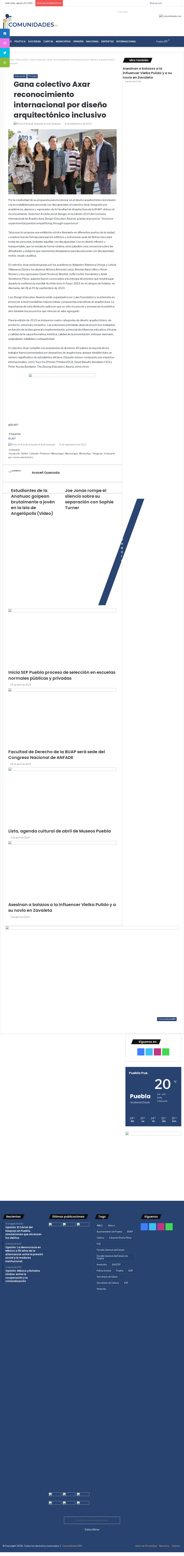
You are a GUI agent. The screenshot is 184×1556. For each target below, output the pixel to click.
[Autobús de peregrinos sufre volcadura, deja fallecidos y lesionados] (83, 1504)
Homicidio (102, 1264)
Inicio (11, 59)
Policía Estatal (104, 1270)
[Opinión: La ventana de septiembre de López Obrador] (83, 1495)
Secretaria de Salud (107, 1276)
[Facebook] (0, 1554)
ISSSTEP (116, 1264)
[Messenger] (1, 1554)
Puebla (119, 1270)
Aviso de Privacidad (146, 1545)
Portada (32, 76)
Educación (22, 59)
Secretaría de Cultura (108, 1282)
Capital (48, 41)
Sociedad (34, 41)
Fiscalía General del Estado (111, 1250)
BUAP (130, 1231)
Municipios (63, 41)
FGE (99, 1243)
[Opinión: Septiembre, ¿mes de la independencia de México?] (69, 1495)
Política (20, 41)
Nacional (92, 41)
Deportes (107, 41)
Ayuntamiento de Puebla (109, 1231)
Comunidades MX (72, 1545)
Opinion (176, 1545)
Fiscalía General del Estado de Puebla (112, 1257)
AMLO (100, 1225)
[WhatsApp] (2, 1554)
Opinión (78, 41)
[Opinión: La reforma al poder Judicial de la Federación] (69, 1504)
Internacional (126, 41)
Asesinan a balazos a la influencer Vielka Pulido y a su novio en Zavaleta (147, 73)
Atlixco (111, 1225)
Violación (101, 1289)
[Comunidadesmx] (31, 21)
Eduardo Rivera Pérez (120, 1237)
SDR (130, 1270)
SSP (126, 1282)
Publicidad (123, 12)
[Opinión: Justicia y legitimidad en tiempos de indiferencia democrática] (55, 1495)
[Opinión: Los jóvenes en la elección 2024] (55, 1504)
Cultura (100, 1237)
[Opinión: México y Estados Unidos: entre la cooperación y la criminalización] (83, 1226)
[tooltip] (5, 33)
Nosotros (164, 1545)
